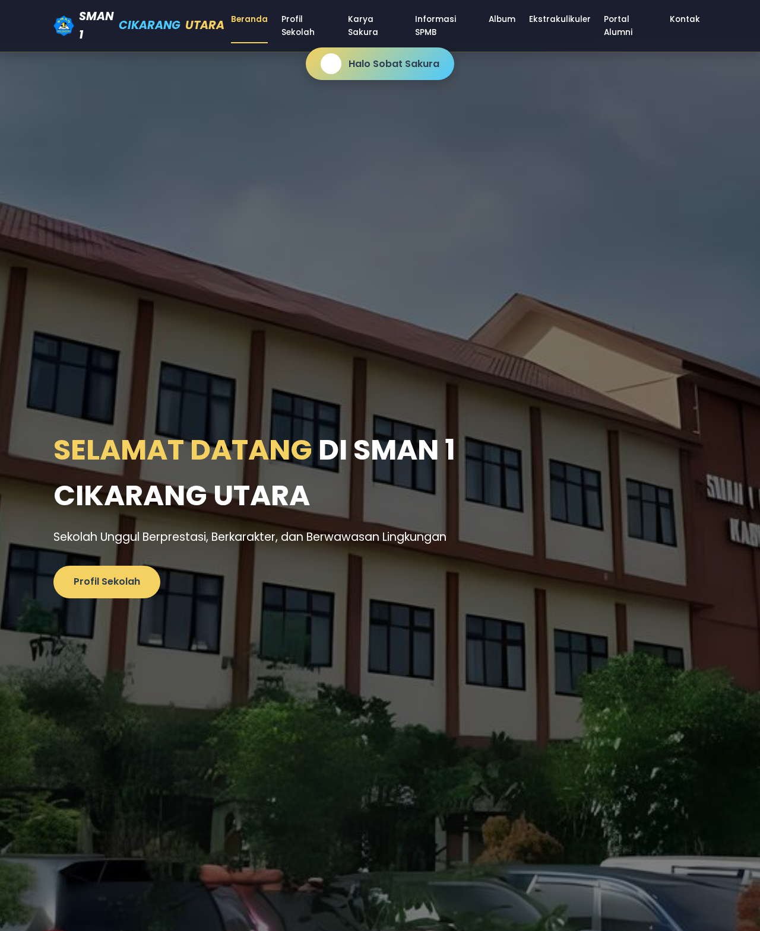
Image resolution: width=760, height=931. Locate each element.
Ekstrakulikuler (560, 19)
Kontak (685, 19)
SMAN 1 (152, 25)
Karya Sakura (363, 26)
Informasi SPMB (435, 26)
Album (502, 19)
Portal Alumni (618, 26)
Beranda (249, 19)
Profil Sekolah (298, 26)
